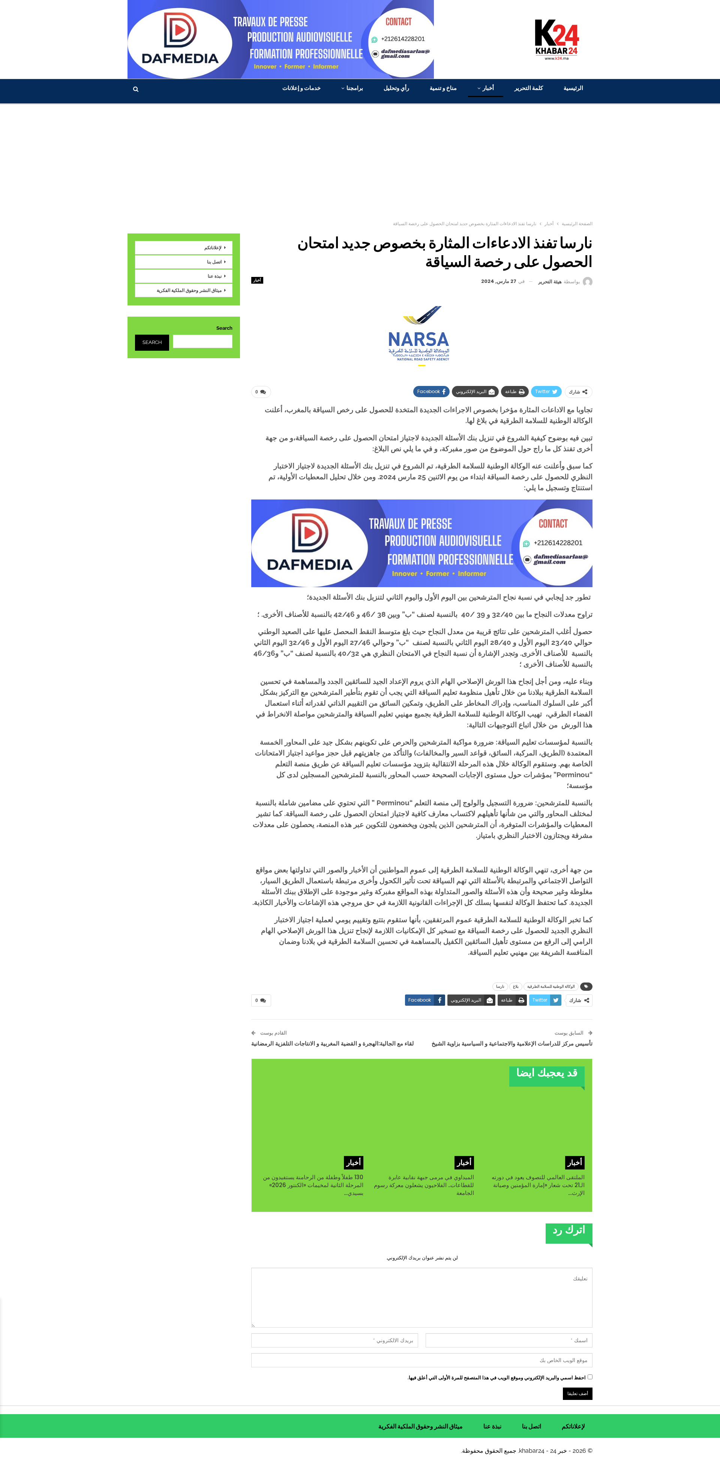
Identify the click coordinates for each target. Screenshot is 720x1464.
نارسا (500, 986)
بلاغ (516, 986)
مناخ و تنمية (443, 88)
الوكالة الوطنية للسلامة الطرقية (551, 986)
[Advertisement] (360, 160)
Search (224, 328)
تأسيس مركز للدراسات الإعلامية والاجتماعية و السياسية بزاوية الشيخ (512, 1043)
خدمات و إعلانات (301, 88)
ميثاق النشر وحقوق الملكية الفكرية (189, 290)
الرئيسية (573, 88)
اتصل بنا (214, 262)
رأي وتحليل (396, 88)
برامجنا (354, 88)
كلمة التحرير (528, 88)
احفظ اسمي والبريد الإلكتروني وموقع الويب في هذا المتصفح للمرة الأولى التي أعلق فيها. (497, 1377)
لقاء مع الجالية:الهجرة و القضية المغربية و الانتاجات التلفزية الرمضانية (332, 1043)
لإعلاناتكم (213, 247)
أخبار (488, 88)
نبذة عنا (215, 276)
